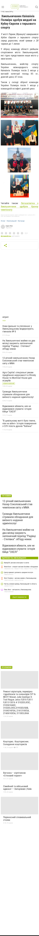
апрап (5, 317)
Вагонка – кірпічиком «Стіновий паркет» (14, 774)
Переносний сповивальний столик (17, 818)
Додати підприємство (19, 597)
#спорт (3, 221)
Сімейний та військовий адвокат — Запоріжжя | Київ (17, 787)
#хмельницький (11, 221)
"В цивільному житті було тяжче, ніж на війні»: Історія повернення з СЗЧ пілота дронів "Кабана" (19, 423)
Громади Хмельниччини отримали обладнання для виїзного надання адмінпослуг (18, 394)
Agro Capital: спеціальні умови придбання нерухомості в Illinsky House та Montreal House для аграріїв (19, 376)
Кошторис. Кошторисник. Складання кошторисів (16, 743)
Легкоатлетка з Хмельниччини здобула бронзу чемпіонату (19, 206)
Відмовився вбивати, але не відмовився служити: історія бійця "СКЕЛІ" (16, 409)
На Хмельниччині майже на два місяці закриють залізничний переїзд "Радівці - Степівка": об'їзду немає (18, 344)
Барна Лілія (9, 226)
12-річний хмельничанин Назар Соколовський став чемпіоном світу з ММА (18, 361)
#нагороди (21, 221)
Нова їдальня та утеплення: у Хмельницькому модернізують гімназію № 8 (18, 329)
